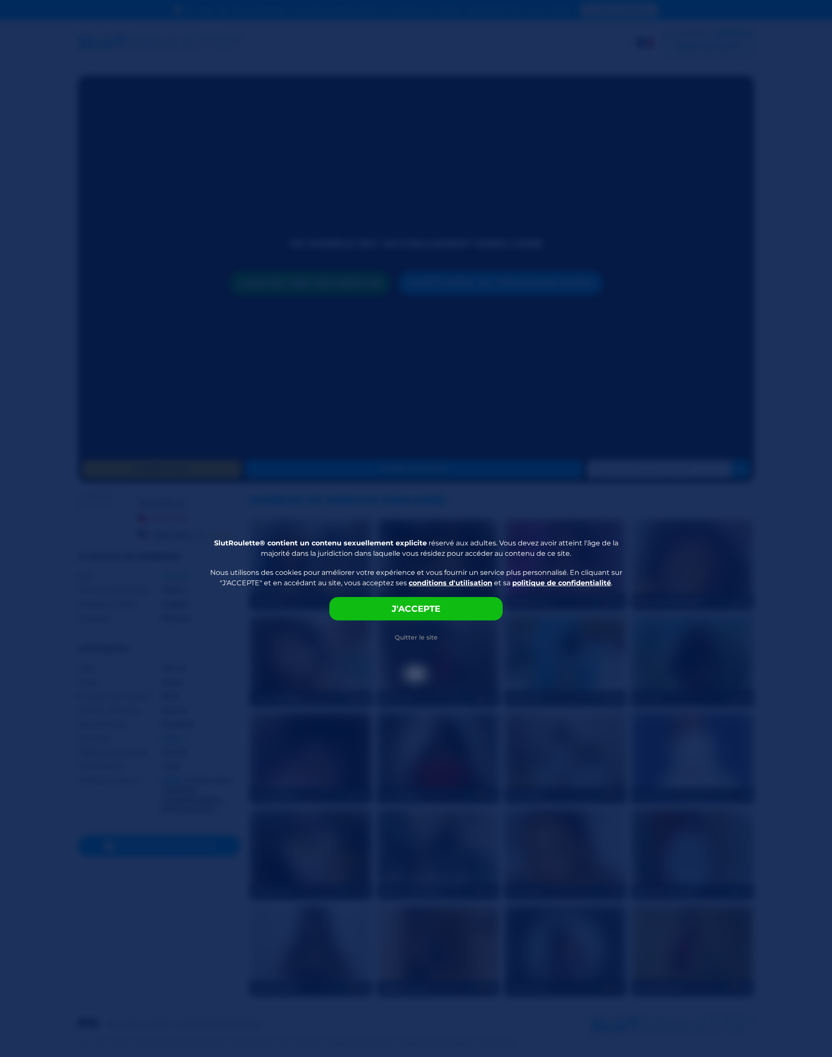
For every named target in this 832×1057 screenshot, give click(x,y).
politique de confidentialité (561, 583)
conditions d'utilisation (450, 583)
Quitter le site (416, 637)
